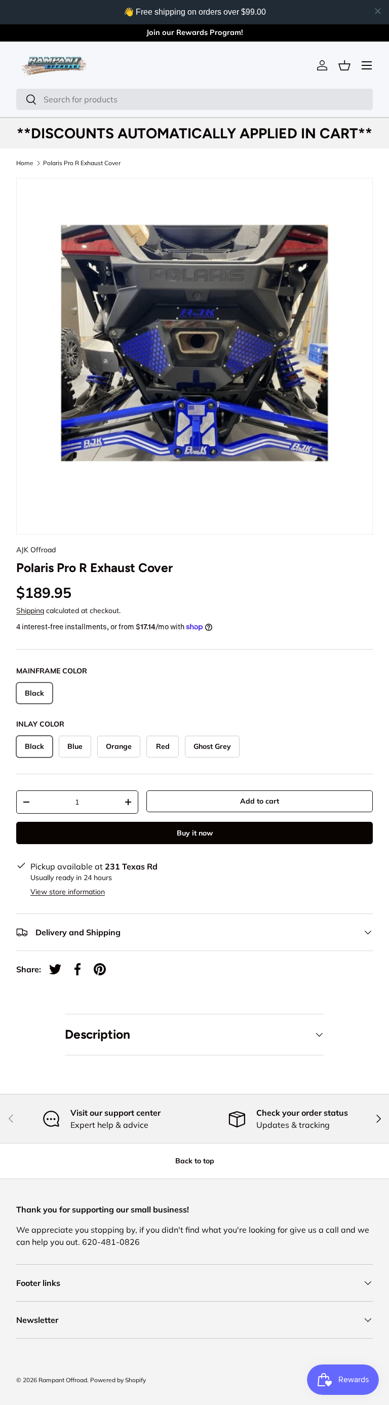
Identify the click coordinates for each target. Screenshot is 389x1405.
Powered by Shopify (118, 1380)
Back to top (194, 1160)
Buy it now (195, 833)
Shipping (30, 610)
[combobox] (194, 99)
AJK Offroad (36, 549)
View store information (67, 891)
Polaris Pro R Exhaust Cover (82, 163)
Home (24, 163)
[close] (378, 11)
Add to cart (259, 801)
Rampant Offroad (62, 1380)
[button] (344, 65)
